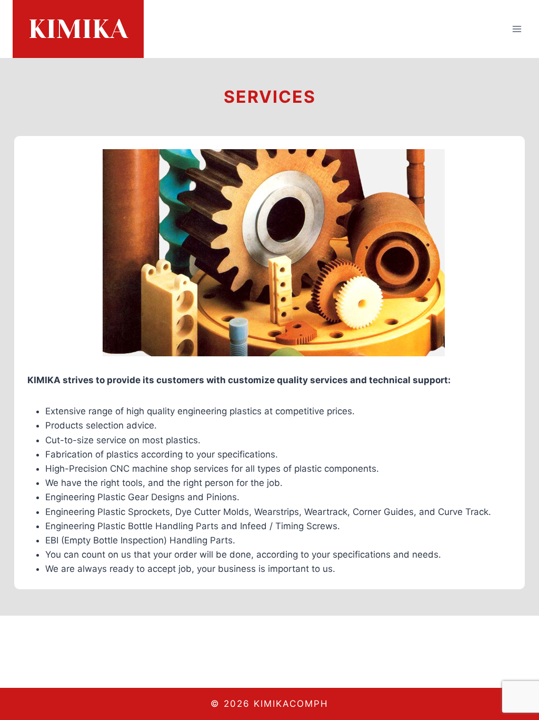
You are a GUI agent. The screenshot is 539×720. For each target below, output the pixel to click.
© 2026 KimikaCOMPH (269, 703)
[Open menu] (516, 29)
